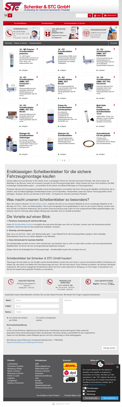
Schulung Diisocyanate (43, 387)
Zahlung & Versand (42, 371)
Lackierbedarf (12, 364)
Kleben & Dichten (20, 43)
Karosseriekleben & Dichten (74, 23)
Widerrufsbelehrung (42, 366)
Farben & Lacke (13, 375)
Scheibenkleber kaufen (38, 204)
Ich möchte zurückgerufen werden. (46, 319)
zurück (114, 43)
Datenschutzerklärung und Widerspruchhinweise (25, 342)
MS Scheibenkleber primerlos (23, 224)
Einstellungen (92, 388)
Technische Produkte (15, 366)
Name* (8, 300)
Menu (5, 15)
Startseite (8, 43)
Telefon (8, 312)
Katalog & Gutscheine (15, 383)
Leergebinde (12, 380)
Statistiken (91, 391)
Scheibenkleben (48, 23)
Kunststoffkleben (20, 23)
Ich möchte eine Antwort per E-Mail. (18, 319)
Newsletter (39, 383)
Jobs (37, 378)
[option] (20, 23)
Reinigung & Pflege (14, 368)
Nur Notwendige (91, 398)
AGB (37, 364)
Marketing (91, 394)
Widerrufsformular (42, 368)
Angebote (11, 378)
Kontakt (38, 380)
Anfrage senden (109, 348)
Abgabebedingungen (43, 385)
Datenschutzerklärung (43, 375)
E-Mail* (8, 306)
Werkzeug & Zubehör (15, 373)
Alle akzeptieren (110, 398)
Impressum (39, 373)
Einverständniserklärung (17, 325)
